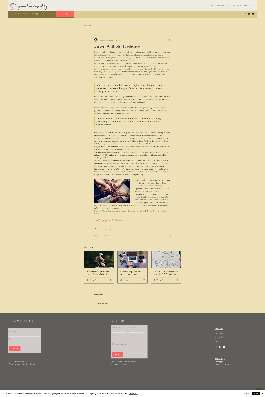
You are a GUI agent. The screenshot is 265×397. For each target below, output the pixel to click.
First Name (116, 328)
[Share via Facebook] (95, 229)
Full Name (12, 331)
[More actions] (169, 40)
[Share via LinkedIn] (105, 229)
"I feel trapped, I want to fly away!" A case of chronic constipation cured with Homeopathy (98, 272)
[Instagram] (249, 14)
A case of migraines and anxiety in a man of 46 (130, 272)
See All (179, 247)
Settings (246, 394)
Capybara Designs (29, 364)
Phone (131, 335)
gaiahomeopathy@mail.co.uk (126, 362)
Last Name (132, 328)
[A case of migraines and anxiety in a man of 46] (133, 259)
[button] (178, 26)
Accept (256, 394)
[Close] (262, 393)
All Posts (87, 26)
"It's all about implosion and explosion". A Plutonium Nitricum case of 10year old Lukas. (166, 272)
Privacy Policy (133, 394)
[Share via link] (110, 229)
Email (11, 339)
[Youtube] (253, 14)
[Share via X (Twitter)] (100, 229)
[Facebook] (245, 14)
